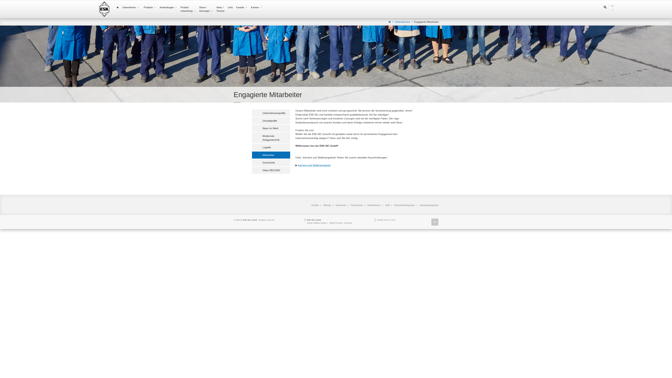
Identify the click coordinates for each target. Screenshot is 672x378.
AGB (387, 205)
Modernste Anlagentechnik (270, 138)
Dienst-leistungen (204, 9)
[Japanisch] (612, 8)
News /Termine (220, 9)
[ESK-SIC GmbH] (389, 21)
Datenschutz (357, 205)
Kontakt (240, 7)
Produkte (148, 7)
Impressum (341, 205)
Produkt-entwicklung (187, 9)
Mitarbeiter (268, 155)
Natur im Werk (270, 128)
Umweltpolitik (269, 120)
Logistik (266, 147)
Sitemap (327, 205)
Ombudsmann (374, 205)
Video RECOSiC (271, 170)
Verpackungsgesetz (429, 205)
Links (230, 7)
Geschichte (268, 162)
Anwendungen (167, 7)
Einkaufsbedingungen (404, 205)
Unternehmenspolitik (273, 113)
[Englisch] (612, 4)
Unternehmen (129, 7)
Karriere (255, 7)
